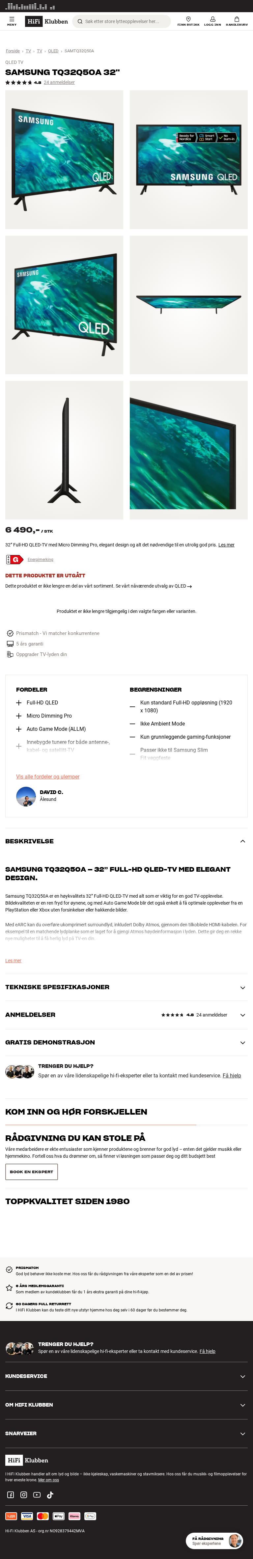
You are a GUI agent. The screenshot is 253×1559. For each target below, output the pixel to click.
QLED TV (14, 62)
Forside (13, 50)
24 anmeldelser (59, 82)
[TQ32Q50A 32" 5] (64, 450)
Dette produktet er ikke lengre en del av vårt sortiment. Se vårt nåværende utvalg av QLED (95, 586)
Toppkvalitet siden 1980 (67, 1164)
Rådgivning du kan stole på (75, 1138)
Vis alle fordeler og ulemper (47, 777)
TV (28, 50)
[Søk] (80, 21)
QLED (53, 50)
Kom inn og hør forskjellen (76, 1112)
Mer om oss (48, 1463)
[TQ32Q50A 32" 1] (64, 159)
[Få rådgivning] (235, 1541)
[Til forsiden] (46, 21)
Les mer (241, 6)
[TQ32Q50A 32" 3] (64, 305)
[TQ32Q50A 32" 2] (189, 159)
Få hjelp (232, 1076)
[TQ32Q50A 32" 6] (189, 450)
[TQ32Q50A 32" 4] (189, 305)
